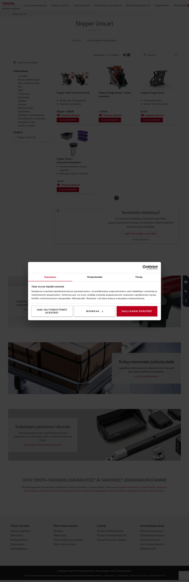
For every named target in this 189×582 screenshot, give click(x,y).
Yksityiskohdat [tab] (94, 277)
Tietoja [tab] (138, 277)
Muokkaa (92, 311)
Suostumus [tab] (50, 277)
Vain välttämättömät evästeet (52, 311)
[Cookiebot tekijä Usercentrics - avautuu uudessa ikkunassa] (145, 267)
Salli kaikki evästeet (137, 311)
